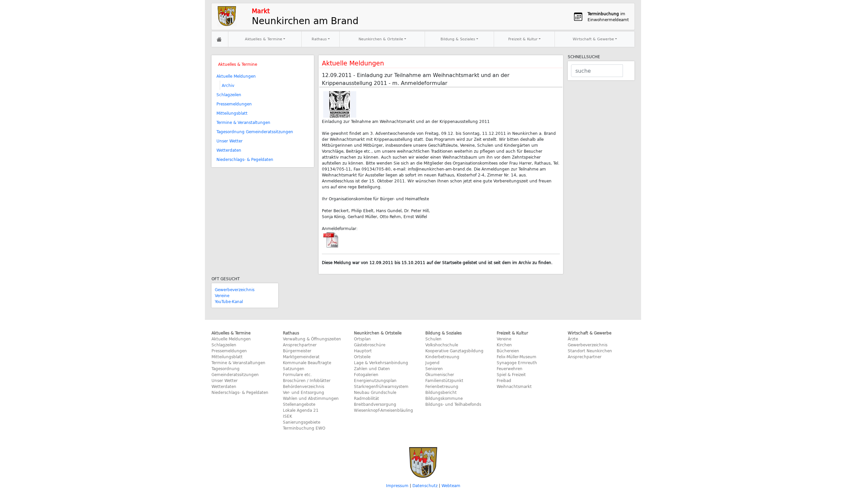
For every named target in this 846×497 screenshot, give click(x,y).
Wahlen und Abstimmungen (311, 398)
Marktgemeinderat (301, 357)
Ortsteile (362, 357)
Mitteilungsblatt (232, 113)
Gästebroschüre (369, 345)
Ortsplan (362, 339)
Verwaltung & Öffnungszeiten (312, 339)
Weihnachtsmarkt (514, 386)
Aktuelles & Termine (263, 39)
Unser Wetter (229, 141)
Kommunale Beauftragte (307, 362)
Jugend (432, 362)
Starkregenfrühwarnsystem (381, 386)
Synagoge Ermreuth (517, 362)
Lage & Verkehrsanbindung (381, 362)
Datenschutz (425, 485)
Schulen (433, 339)
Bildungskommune (444, 398)
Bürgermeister (297, 351)
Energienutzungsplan (375, 380)
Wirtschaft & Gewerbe (593, 39)
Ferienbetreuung (441, 386)
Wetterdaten (228, 150)
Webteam (451, 485)
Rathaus (319, 39)
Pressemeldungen (234, 104)
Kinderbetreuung (442, 357)
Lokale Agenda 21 (301, 410)
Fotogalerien (366, 374)
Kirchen (504, 345)
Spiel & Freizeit (511, 374)
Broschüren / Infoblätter (306, 380)
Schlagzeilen (228, 94)
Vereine (222, 295)
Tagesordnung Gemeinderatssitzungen (254, 131)
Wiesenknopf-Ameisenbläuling (383, 410)
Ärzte (573, 339)
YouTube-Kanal (229, 301)
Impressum (397, 485)
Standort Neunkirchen (590, 351)
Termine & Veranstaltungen (243, 122)
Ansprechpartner (300, 345)
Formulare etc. (297, 374)
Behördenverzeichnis (303, 386)
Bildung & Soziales (458, 39)
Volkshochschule (441, 345)
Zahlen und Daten (372, 368)
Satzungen (293, 368)
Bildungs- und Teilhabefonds (453, 404)
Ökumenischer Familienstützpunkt (444, 377)
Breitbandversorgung (375, 404)
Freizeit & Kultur (523, 39)
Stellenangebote (299, 404)
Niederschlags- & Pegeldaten (244, 159)
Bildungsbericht (441, 392)
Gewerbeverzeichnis (234, 289)
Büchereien (508, 351)
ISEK (287, 416)
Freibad (504, 380)
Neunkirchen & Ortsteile (381, 39)
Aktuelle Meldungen (236, 76)
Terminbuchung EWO (304, 428)
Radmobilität (366, 398)
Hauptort (363, 351)
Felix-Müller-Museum (516, 357)
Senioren (434, 368)
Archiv (228, 85)
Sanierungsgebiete (301, 422)
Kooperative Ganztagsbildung (454, 351)
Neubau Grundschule (375, 392)
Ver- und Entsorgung (303, 392)
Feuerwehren (509, 368)
